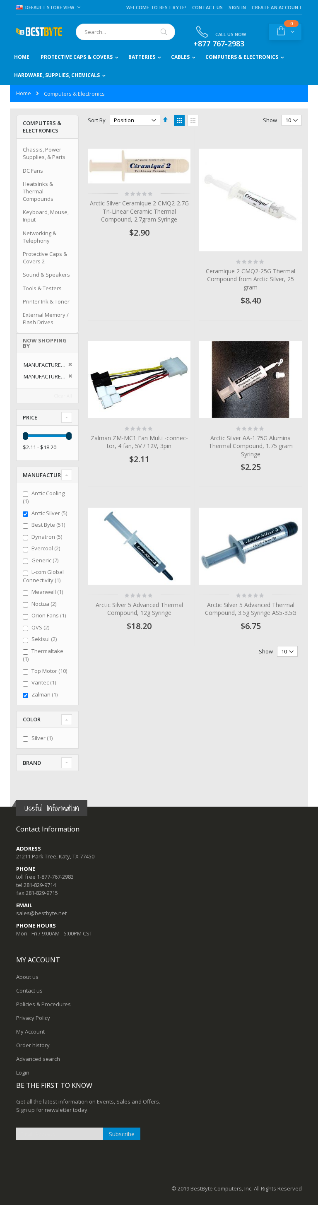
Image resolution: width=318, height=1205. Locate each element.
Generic (45, 560)
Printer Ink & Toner (46, 301)
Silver (43, 738)
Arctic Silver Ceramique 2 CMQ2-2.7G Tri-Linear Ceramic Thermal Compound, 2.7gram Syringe (139, 211)
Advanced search (38, 1059)
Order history (33, 1045)
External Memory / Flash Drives (46, 318)
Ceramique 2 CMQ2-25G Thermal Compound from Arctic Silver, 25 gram (250, 279)
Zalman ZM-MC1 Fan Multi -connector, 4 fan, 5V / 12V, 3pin (139, 442)
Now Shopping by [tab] (45, 343)
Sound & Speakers (46, 274)
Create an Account (277, 7)
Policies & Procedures (43, 1004)
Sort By (97, 120)
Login (22, 1072)
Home (23, 93)
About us (27, 977)
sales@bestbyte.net (41, 913)
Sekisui (45, 639)
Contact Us (207, 7)
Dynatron (47, 536)
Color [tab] (32, 719)
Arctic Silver (50, 513)
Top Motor (50, 671)
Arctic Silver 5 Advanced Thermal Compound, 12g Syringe (139, 609)
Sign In (237, 7)
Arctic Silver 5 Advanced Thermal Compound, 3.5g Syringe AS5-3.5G (250, 609)
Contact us (29, 990)
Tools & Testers (42, 288)
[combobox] (125, 32)
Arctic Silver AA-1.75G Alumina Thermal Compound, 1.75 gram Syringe (251, 446)
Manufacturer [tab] (45, 475)
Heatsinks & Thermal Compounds (38, 191)
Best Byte (49, 524)
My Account (30, 1031)
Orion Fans (49, 615)
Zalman (45, 694)
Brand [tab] (32, 762)
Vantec (44, 682)
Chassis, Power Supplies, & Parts (44, 153)
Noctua (44, 603)
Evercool (46, 548)
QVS (41, 627)
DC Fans (33, 170)
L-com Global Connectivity (43, 576)
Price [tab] (30, 417)
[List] (193, 120)
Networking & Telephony (39, 236)
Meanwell (48, 591)
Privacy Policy (33, 1018)
